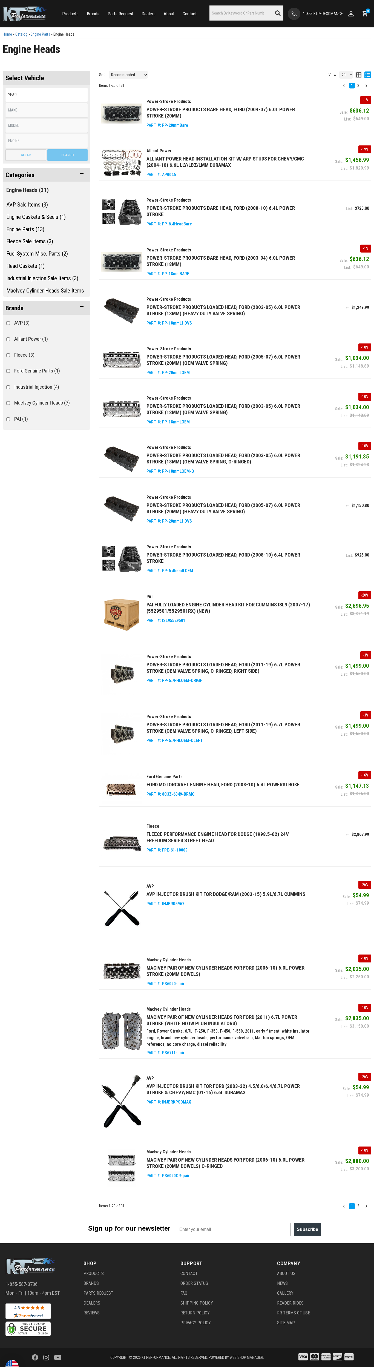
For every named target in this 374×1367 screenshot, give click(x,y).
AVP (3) (22, 323)
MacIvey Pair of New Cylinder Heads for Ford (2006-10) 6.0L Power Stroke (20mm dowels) (225, 971)
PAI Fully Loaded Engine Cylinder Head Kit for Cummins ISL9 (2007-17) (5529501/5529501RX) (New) (228, 607)
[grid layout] (358, 75)
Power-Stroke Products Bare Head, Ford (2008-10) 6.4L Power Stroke (220, 211)
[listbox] (46, 95)
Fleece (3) (24, 355)
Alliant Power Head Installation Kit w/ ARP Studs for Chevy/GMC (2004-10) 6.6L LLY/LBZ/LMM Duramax (225, 162)
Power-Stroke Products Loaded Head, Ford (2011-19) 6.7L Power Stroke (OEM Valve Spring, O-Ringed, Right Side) (223, 667)
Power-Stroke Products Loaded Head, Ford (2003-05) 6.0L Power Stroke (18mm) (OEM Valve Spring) (223, 409)
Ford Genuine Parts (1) (37, 371)
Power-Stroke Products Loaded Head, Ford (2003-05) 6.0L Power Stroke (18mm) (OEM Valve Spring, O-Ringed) (223, 458)
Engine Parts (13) (25, 229)
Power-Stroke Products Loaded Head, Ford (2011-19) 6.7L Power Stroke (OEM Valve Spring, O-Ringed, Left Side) (223, 727)
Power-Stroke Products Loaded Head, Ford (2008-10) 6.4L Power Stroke (223, 558)
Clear (26, 155)
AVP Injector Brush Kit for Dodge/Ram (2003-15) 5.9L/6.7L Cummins (225, 894)
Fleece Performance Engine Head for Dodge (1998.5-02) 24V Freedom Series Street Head (217, 837)
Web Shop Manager (246, 1357)
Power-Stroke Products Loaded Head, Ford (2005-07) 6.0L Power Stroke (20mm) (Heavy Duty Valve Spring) (223, 508)
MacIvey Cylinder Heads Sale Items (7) (45, 294)
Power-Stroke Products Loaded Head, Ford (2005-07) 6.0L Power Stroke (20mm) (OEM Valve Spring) (223, 360)
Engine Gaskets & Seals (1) (36, 217)
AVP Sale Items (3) (27, 204)
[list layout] (367, 75)
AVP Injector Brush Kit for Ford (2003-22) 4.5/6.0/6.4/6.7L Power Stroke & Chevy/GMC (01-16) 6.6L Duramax (223, 1089)
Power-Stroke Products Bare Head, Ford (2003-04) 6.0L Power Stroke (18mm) (220, 261)
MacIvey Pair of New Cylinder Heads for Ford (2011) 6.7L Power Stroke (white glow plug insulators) (221, 1020)
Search (67, 155)
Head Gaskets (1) (25, 266)
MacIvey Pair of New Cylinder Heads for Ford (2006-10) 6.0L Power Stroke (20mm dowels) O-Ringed (225, 1163)
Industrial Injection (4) (36, 387)
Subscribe (307, 1229)
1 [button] (352, 85)
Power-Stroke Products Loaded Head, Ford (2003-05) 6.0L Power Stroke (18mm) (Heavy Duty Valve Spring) (223, 310)
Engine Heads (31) (27, 190)
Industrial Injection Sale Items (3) (42, 278)
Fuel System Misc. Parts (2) (37, 253)
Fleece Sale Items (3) (29, 241)
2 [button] (358, 85)
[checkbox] (8, 323)
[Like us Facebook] (35, 1357)
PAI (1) (21, 419)
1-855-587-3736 (21, 1284)
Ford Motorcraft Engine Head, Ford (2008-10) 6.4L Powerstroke (223, 784)
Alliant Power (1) (31, 339)
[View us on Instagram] (46, 1357)
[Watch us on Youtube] (57, 1357)
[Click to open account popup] (351, 14)
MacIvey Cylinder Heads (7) (42, 403)
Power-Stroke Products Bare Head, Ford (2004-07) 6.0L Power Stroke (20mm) (220, 112)
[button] (70, 14)
